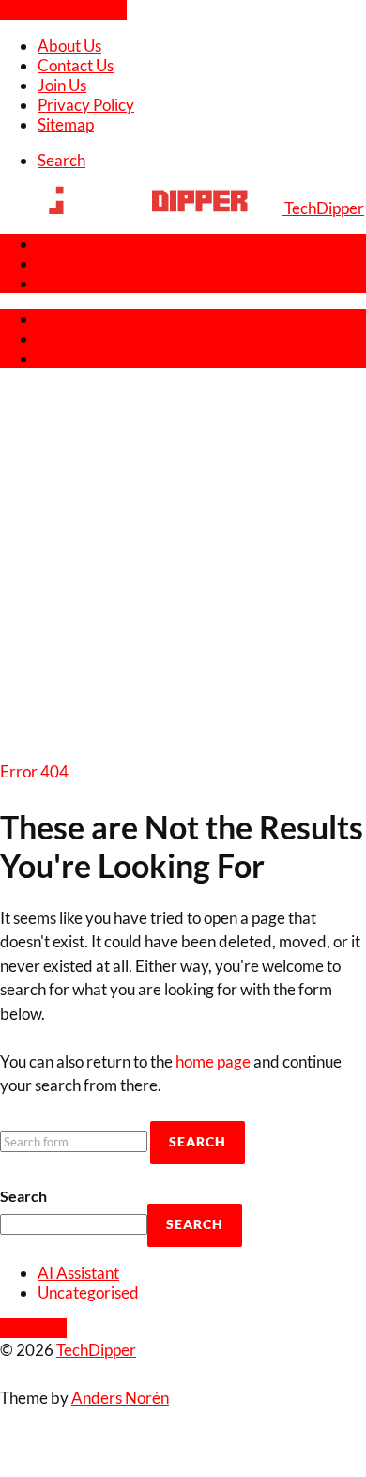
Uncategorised (88, 1292)
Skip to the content (63, 10)
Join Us (62, 85)
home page (214, 1061)
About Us (69, 45)
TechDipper (96, 1350)
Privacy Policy (86, 105)
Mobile (62, 263)
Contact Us (76, 65)
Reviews (67, 244)
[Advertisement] (183, 567)
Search (23, 1196)
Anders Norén (120, 1398)
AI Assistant (78, 1273)
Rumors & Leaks (93, 283)
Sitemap (66, 124)
